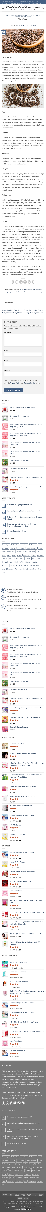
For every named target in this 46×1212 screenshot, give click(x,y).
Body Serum (33, 545)
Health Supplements (13, 15)
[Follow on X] (7, 1103)
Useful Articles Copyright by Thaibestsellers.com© (27, 16)
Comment (8, 332)
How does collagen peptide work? (19, 505)
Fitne (13, 555)
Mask (34, 558)
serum (12, 565)
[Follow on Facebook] (3, 1103)
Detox (25, 551)
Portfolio (12, 1202)
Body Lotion (15, 545)
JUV (10, 558)
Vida (25, 569)
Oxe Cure (35, 562)
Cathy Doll (5, 548)
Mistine (4, 562)
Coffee (40, 548)
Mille (38, 558)
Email (6, 360)
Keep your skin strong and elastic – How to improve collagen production (22, 525)
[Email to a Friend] (25, 282)
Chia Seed (35, 292)
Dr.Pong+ (32, 551)
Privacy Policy (15, 383)
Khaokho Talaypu (18, 558)
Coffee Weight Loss (8, 551)
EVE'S (39, 551)
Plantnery (5, 565)
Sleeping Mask (34, 565)
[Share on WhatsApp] (13, 282)
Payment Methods (36, 1202)
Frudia (19, 555)
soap (3, 569)
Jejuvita (4, 558)
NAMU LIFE (19, 562)
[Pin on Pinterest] (29, 282)
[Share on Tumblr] (32, 282)
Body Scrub (24, 545)
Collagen (19, 551)
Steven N (33, 25)
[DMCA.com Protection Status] (26, 1209)
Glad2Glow (26, 555)
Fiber (8, 555)
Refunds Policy (27, 1203)
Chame (13, 548)
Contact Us (38, 1203)
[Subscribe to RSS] (19, 1103)
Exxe (3, 555)
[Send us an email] (11, 1103)
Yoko (3, 572)
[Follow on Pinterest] (15, 1103)
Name (6, 350)
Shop (4, 1202)
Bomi (40, 545)
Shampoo (19, 565)
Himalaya (40, 555)
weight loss (32, 569)
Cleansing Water (31, 548)
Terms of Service (29, 383)
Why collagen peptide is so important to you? (23, 511)
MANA (28, 558)
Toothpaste (18, 569)
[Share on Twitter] (21, 282)
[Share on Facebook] (17, 282)
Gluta (33, 555)
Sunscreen (10, 569)
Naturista (27, 562)
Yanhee (40, 569)
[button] (3, 7)
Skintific (26, 565)
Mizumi (11, 562)
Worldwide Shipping (12, 1203)
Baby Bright (5, 545)
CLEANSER (20, 548)
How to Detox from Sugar (16, 531)
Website (7, 370)
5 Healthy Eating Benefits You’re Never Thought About (24, 518)
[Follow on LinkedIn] (23, 1103)
